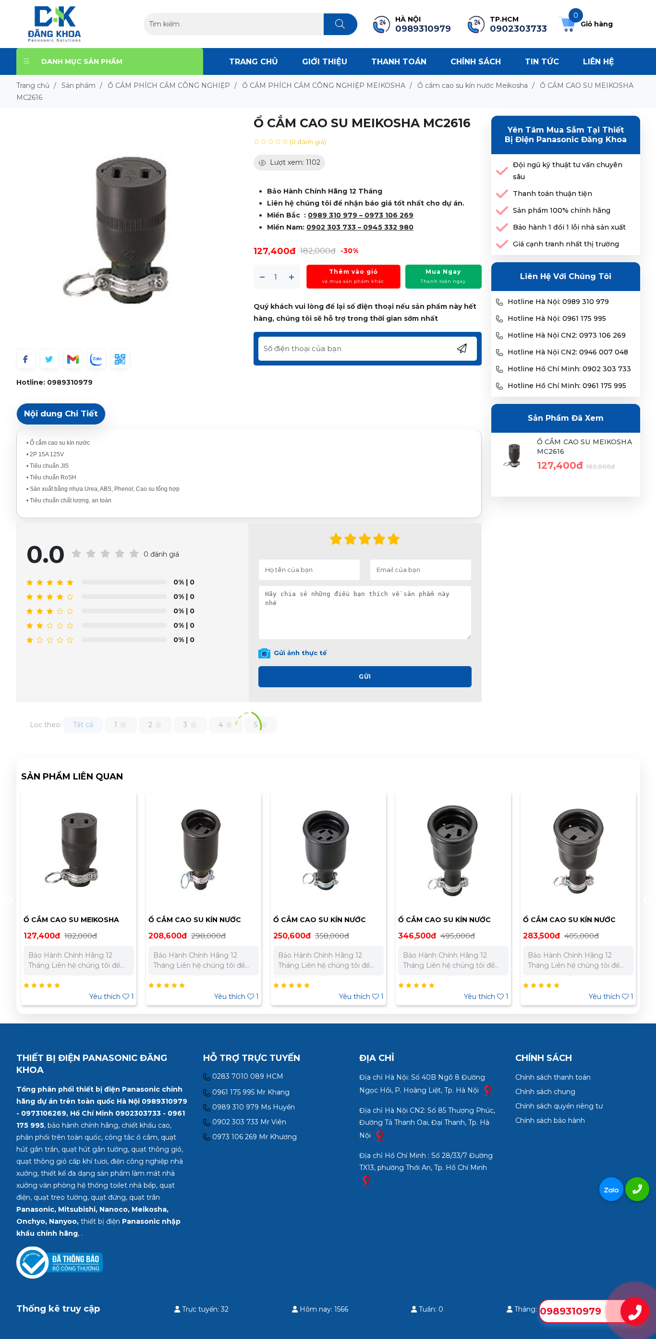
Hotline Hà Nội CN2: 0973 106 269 (567, 335)
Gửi (365, 676)
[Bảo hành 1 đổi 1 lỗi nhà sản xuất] (502, 227)
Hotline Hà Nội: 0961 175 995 (557, 318)
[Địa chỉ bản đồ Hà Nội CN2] (380, 1135)
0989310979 (70, 382)
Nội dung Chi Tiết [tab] (61, 413)
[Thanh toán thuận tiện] (502, 194)
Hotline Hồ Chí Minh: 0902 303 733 (569, 369)
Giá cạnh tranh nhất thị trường (566, 244)
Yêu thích (124, 996)
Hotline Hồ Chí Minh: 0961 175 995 (567, 385)
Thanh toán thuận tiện (552, 193)
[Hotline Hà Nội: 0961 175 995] (499, 319)
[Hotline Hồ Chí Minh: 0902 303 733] (499, 369)
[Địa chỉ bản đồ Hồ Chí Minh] (366, 1180)
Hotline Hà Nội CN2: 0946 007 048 (568, 352)
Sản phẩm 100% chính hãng (561, 210)
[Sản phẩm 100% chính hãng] (502, 211)
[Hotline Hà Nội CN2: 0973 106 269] (499, 335)
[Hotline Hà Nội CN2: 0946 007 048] (499, 352)
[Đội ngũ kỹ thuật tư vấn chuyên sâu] (502, 171)
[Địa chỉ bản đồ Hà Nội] (488, 1090)
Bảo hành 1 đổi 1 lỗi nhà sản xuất (569, 227)
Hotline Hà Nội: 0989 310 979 (558, 301)
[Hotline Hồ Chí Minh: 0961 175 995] (499, 386)
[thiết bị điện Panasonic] (54, 23)
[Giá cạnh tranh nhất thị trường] (502, 244)
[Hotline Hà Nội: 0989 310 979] (499, 302)
